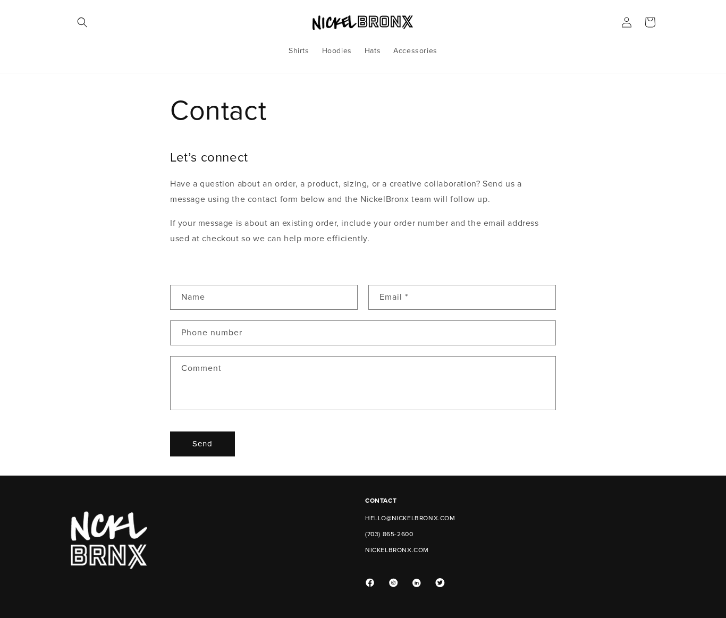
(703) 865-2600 (389, 534)
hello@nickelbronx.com (410, 518)
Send (202, 444)
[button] (82, 22)
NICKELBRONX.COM (397, 550)
